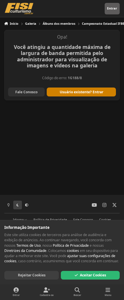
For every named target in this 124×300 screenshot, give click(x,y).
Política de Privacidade (50, 219)
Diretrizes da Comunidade (25, 250)
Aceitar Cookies (93, 275)
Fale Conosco (26, 92)
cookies (73, 250)
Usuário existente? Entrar (81, 92)
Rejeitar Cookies (32, 275)
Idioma (19, 219)
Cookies (105, 219)
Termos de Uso (28, 245)
